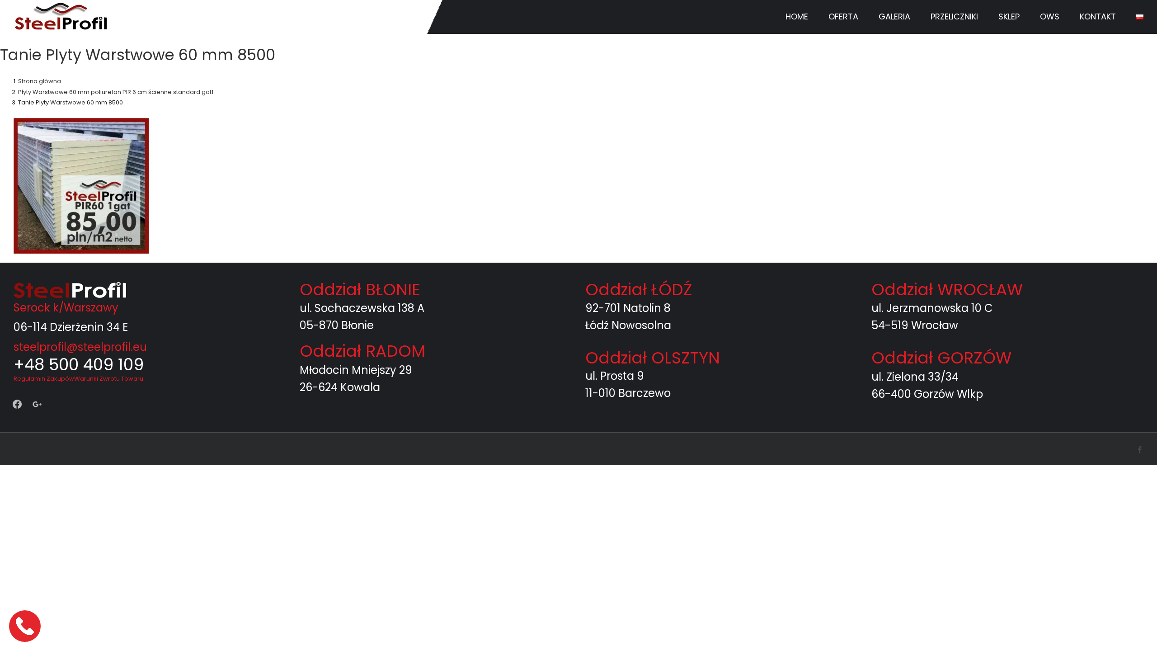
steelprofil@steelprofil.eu (80, 347)
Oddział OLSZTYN (652, 357)
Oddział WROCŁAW (947, 289)
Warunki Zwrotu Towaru (108, 378)
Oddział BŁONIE (360, 289)
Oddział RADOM (362, 351)
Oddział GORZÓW (941, 357)
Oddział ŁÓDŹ (638, 289)
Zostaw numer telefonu (26, 626)
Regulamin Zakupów (44, 378)
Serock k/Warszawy (66, 307)
